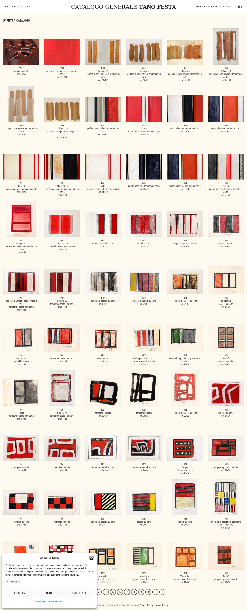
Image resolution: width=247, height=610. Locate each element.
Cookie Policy (41, 601)
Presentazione (206, 6)
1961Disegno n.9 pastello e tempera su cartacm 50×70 (62, 245)
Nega (49, 593)
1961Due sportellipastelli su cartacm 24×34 (21, 360)
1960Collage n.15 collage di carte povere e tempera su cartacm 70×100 (62, 131)
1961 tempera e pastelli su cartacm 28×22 (185, 412)
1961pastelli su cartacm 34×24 (185, 521)
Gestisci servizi (13, 582)
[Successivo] (162, 592)
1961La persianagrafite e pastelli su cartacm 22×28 (144, 578)
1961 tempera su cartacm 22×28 (103, 412)
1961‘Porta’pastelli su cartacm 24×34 (225, 360)
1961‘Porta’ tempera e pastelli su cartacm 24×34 (226, 578)
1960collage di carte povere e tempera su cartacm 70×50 (21, 130)
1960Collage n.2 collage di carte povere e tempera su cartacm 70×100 (144, 74)
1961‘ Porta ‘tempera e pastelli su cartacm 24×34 (21, 414)
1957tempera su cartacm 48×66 (21, 71)
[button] (91, 558)
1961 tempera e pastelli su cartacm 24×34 (103, 467)
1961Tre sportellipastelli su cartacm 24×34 (225, 302)
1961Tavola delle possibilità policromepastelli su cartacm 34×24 (225, 523)
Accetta (19, 593)
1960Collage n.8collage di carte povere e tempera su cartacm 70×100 (225, 74)
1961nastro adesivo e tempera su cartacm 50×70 (185, 128)
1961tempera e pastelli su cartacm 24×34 (103, 243)
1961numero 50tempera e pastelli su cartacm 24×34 (62, 302)
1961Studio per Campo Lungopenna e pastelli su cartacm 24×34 (144, 360)
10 (148, 592)
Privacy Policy (55, 601)
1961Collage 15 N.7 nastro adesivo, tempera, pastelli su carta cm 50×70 (62, 188)
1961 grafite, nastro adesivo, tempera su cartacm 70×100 (103, 130)
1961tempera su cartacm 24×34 (62, 467)
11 (155, 592)
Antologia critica (17, 6)
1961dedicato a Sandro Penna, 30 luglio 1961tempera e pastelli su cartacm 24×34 (21, 304)
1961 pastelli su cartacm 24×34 (103, 358)
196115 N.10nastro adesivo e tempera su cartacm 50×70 (21, 187)
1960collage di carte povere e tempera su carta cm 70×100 (62, 72)
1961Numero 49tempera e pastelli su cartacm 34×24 (62, 414)
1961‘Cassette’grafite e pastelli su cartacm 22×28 (185, 578)
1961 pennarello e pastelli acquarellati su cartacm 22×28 (185, 360)
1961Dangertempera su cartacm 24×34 (185, 469)
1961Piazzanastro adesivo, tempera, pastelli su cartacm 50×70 (225, 188)
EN (242, 7)
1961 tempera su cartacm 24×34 (225, 412)
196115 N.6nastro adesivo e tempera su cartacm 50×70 (144, 130)
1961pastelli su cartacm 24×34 (144, 243)
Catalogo (228, 6)
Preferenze (79, 593)
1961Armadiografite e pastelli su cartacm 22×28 (103, 578)
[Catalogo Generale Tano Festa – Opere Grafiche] (123, 7)
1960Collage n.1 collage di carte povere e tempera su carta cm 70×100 (103, 74)
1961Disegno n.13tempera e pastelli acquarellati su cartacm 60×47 (21, 246)
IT (239, 7)
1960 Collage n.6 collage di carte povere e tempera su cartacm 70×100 (185, 74)
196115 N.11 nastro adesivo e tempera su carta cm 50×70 (103, 187)
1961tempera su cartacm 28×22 (144, 412)
